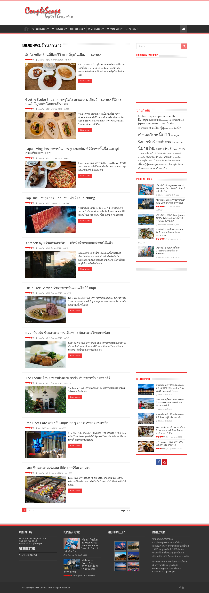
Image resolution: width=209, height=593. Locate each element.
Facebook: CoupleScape (163, 571)
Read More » (85, 81)
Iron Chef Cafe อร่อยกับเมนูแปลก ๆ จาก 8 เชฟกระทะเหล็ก (66, 423)
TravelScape (41, 29)
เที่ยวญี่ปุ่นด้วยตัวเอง (158, 164)
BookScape (96, 29)
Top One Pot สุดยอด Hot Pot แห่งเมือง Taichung (60, 198)
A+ (39, 428)
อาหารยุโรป (143, 160)
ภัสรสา (159, 149)
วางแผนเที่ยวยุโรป (147, 153)
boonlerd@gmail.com (35, 538)
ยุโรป (166, 148)
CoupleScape (35, 543)
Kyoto (155, 124)
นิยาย (164, 134)
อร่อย (161, 157)
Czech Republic (168, 116)
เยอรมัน (149, 168)
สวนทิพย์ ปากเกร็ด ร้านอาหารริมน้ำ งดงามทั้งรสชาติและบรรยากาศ (169, 232)
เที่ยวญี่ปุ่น (144, 164)
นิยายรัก (145, 141)
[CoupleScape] (48, 12)
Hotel (181, 120)
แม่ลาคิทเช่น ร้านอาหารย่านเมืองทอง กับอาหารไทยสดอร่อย (67, 333)
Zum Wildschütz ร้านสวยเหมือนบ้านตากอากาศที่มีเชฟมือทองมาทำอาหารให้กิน (170, 430)
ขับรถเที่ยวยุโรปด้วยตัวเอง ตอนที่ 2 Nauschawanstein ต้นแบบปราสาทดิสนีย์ (170, 402)
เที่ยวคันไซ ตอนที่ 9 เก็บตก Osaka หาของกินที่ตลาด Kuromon (168, 251)
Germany (174, 120)
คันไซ (155, 128)
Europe (143, 119)
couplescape (154, 116)
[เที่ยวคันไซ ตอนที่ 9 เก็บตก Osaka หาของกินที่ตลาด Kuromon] (146, 251)
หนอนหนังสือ (152, 157)
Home (26, 28)
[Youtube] (164, 462)
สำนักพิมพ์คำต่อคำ (164, 153)
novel (162, 123)
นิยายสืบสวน (162, 142)
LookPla (41, 60)
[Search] (184, 46)
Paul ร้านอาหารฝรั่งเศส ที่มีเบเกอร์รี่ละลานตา (57, 468)
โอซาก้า (162, 168)
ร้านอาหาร (177, 149)
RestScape (60, 29)
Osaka (170, 123)
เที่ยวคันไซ (176, 161)
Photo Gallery (116, 29)
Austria (142, 116)
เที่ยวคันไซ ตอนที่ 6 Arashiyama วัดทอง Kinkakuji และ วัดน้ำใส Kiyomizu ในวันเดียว (170, 218)
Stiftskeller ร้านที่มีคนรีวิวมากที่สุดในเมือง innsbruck (63, 55)
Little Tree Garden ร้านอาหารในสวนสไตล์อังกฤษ (60, 288)
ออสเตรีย (167, 157)
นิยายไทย (146, 148)
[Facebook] (158, 462)
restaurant (144, 128)
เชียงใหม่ (168, 161)
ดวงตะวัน (171, 128)
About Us (133, 29)
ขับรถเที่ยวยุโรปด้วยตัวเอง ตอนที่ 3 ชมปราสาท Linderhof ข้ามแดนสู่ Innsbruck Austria (170, 388)
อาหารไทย (153, 160)
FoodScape (77, 29)
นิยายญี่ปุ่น (175, 135)
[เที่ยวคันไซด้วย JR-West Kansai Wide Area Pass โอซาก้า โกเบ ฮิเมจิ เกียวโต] (146, 189)
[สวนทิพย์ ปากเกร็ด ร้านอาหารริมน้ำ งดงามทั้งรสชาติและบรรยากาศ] (146, 233)
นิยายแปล (177, 142)
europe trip (154, 120)
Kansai (149, 123)
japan (141, 123)
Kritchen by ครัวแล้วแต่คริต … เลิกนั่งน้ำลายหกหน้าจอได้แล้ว (69, 243)
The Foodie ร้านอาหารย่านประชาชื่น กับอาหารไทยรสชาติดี (68, 378)
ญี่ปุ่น (163, 128)
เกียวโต (161, 161)
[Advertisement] (161, 321)
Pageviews (32, 555)
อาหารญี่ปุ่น (177, 157)
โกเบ (155, 169)
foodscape (164, 120)
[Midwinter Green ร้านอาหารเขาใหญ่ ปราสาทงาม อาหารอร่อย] (146, 203)
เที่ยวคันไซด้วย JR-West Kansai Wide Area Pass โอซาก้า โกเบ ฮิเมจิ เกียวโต (170, 188)
